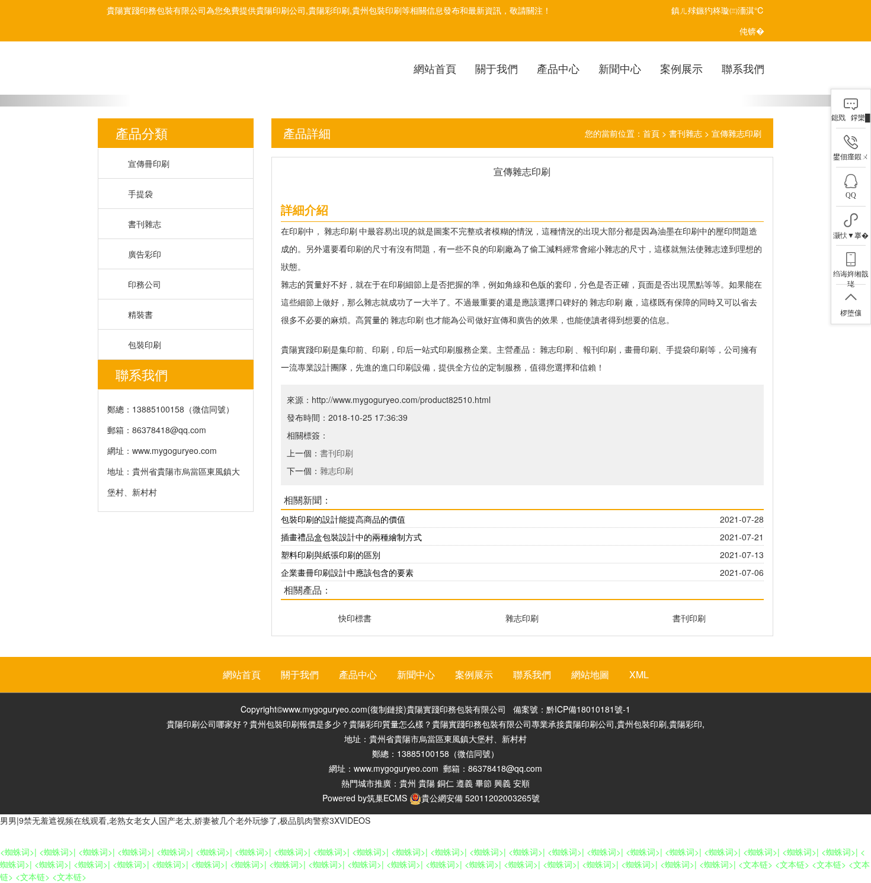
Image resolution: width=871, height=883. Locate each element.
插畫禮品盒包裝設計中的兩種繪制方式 (351, 537)
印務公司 (144, 284)
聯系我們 (743, 68)
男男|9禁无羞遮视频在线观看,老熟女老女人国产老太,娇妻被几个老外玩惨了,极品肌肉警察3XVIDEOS (185, 820)
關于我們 (496, 68)
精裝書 (140, 314)
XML (639, 674)
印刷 (297, 231)
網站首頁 (435, 68)
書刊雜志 (144, 224)
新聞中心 (619, 68)
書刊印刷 (336, 453)
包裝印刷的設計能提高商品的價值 (343, 519)
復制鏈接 (387, 709)
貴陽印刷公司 (281, 10)
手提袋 (140, 193)
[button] (65, 101)
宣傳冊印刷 (148, 163)
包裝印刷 (144, 344)
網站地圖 (590, 674)
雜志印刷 (340, 231)
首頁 (651, 133)
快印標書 (355, 618)
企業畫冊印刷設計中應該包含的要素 (347, 572)
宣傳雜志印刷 (736, 133)
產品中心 (558, 68)
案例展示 (681, 68)
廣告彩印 (144, 254)
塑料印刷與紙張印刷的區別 (330, 554)
